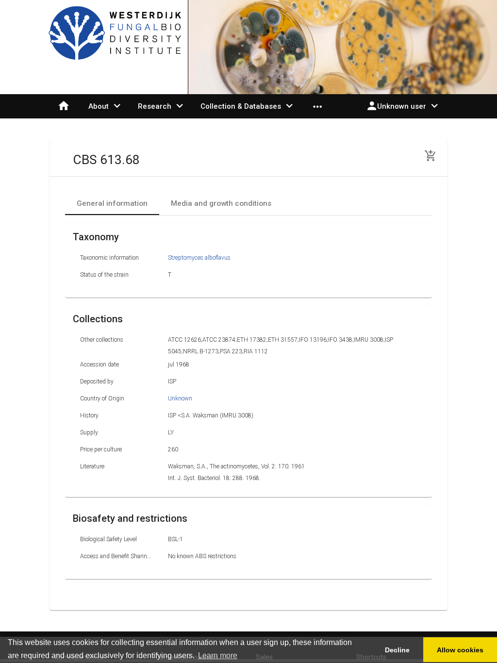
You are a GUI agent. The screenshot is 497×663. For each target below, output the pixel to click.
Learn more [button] (217, 655)
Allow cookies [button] (460, 650)
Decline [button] (397, 650)
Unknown (180, 398)
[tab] (112, 203)
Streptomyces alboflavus (199, 257)
